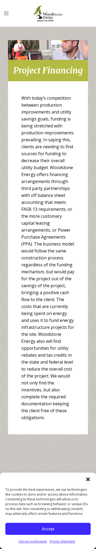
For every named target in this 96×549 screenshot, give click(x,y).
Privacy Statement (62, 541)
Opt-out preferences (32, 541)
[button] (88, 479)
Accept (48, 529)
